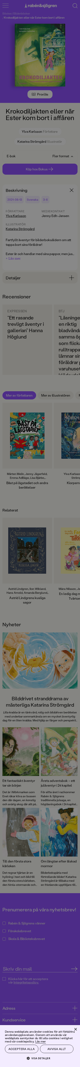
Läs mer (40, 1041)
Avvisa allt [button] (56, 1049)
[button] (40, 1058)
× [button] (75, 1029)
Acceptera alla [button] (21, 1049)
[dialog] (40, 533)
